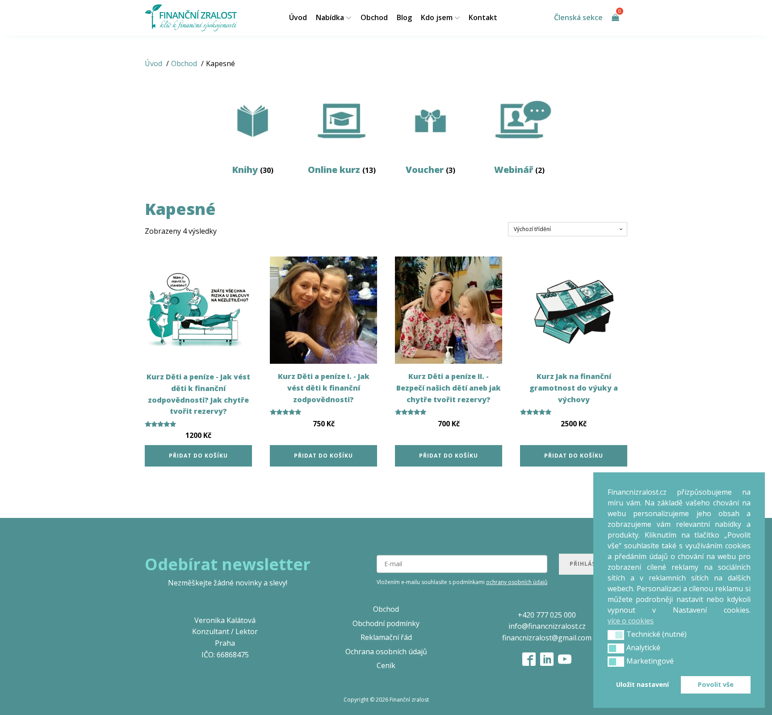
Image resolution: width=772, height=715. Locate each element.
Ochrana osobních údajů (386, 651)
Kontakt (483, 17)
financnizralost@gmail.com (547, 638)
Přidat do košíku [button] (198, 455)
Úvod (298, 17)
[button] (616, 635)
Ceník (386, 665)
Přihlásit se (590, 564)
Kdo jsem (437, 17)
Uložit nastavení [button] (642, 684)
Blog (404, 17)
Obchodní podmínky (386, 623)
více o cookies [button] (631, 621)
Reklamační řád (386, 637)
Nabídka (330, 17)
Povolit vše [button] (716, 684)
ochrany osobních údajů (516, 582)
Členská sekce (578, 17)
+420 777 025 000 (547, 615)
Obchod (374, 17)
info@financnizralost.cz (547, 626)
